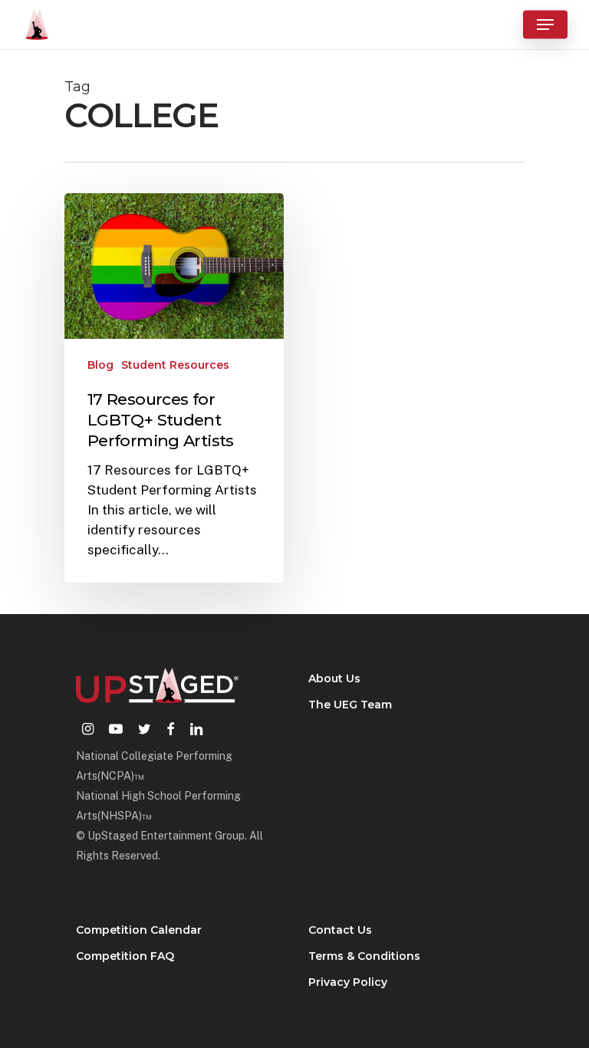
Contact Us (340, 930)
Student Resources (175, 365)
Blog (100, 365)
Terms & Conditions (364, 956)
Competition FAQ (125, 956)
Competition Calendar (139, 930)
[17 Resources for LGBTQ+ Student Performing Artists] (174, 388)
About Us (334, 678)
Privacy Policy (347, 982)
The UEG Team (350, 704)
